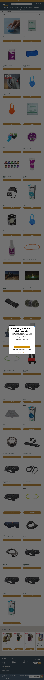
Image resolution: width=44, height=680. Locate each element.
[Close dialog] (34, 326)
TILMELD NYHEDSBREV (22, 347)
